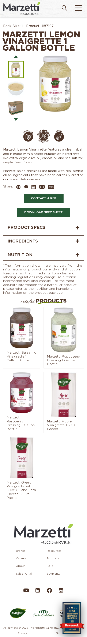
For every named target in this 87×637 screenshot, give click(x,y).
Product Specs (26, 227)
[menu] (78, 8)
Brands (21, 550)
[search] (64, 8)
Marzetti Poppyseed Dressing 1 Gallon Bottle (63, 360)
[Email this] (42, 188)
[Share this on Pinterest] (18, 187)
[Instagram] (61, 592)
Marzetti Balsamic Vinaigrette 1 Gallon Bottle (21, 356)
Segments (53, 573)
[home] (21, 8)
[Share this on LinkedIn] (33, 187)
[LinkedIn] (37, 592)
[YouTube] (26, 592)
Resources (54, 550)
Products (53, 558)
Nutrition (20, 254)
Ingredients (23, 241)
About (20, 566)
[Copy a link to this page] (51, 187)
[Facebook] (49, 592)
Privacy (22, 633)
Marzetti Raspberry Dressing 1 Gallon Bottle (21, 423)
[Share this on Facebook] (26, 187)
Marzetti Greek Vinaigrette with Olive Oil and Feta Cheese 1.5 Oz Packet (21, 490)
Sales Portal (24, 573)
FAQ (50, 566)
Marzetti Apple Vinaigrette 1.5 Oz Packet (61, 425)
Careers (21, 558)
